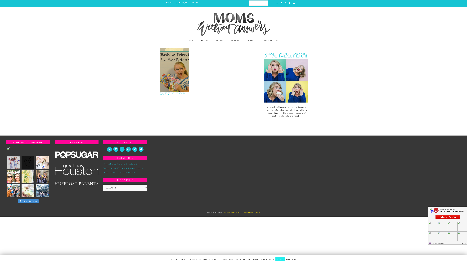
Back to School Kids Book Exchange (172, 94)
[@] (13, 150)
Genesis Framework (233, 213)
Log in (257, 213)
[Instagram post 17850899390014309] (13, 190)
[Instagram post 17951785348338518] (13, 162)
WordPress (248, 213)
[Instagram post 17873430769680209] (28, 176)
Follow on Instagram (29, 201)
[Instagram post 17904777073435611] (28, 190)
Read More (291, 259)
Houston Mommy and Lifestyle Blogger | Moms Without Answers (233, 23)
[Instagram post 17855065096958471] (13, 176)
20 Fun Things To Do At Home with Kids (119, 172)
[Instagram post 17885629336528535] (42, 176)
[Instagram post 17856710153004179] (28, 162)
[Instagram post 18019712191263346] (42, 190)
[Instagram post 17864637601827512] (42, 162)
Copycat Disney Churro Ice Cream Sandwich (121, 164)
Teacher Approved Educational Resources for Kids (123, 168)
